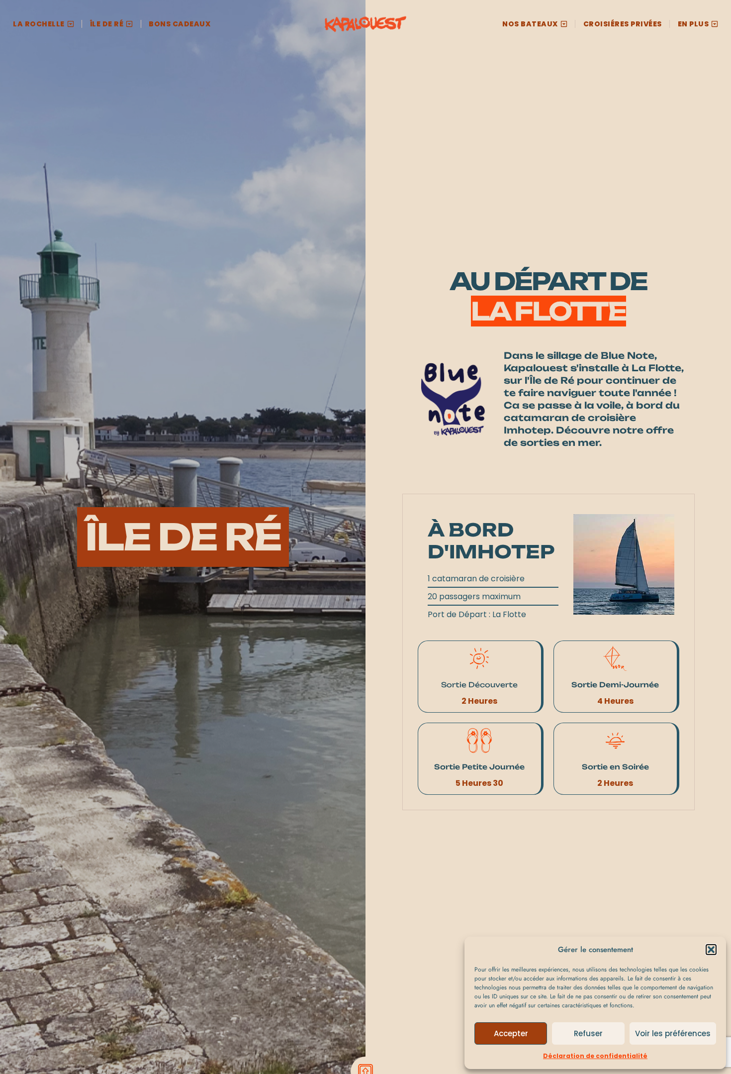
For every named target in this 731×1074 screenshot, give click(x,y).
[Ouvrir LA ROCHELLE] (70, 24)
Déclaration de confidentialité (595, 1056)
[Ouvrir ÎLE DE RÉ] (129, 24)
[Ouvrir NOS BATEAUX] (563, 24)
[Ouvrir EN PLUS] (714, 24)
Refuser (588, 1033)
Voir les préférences (673, 1033)
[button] (711, 950)
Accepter (511, 1033)
